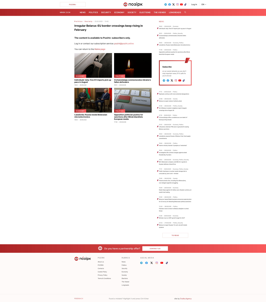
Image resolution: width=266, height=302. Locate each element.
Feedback (78, 298)
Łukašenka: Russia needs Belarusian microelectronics (174, 45)
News (83, 12)
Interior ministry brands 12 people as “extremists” (173, 145)
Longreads (175, 12)
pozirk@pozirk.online (124, 43)
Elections (145, 12)
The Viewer (160, 12)
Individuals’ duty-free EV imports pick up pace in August (175, 28)
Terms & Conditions (104, 278)
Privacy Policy (102, 275)
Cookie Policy (102, 272)
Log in (194, 4)
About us (101, 262)
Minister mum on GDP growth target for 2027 (172, 218)
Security (106, 12)
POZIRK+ (101, 265)
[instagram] (177, 4)
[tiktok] (185, 4)
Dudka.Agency (186, 299)
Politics (93, 12)
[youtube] (181, 4)
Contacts (101, 268)
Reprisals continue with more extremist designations (174, 94)
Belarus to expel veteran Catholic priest (170, 101)
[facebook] (169, 4)
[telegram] (165, 4)
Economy (119, 12)
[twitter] (173, 4)
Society (132, 12)
